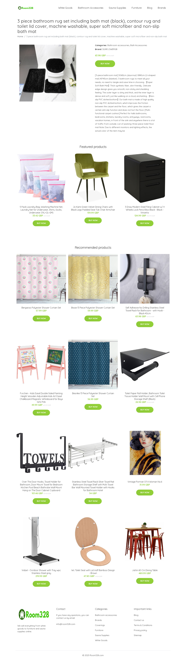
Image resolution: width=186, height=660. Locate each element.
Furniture (137, 7)
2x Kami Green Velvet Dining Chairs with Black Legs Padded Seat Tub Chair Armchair (93, 208)
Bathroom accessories (118, 45)
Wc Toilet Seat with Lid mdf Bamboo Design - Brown (93, 571)
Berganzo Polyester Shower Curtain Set (41, 307)
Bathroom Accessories (90, 7)
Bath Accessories (138, 45)
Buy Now (105, 63)
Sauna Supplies (117, 7)
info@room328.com (65, 624)
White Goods (65, 7)
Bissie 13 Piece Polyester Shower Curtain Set (93, 307)
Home (20, 36)
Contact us (139, 620)
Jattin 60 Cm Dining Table (145, 570)
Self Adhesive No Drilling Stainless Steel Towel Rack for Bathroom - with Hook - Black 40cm (145, 310)
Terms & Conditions (143, 625)
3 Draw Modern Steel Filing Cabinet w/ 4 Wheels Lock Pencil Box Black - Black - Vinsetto (144, 210)
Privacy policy (140, 630)
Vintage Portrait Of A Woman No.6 (145, 481)
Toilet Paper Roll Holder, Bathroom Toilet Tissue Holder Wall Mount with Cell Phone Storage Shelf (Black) (144, 396)
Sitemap (138, 635)
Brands (162, 7)
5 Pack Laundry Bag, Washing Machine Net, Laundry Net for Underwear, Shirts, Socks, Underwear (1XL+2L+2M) (41, 210)
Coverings (100, 625)
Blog (149, 7)
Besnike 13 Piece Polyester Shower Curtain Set (93, 395)
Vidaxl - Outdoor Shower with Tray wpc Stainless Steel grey (41, 571)
